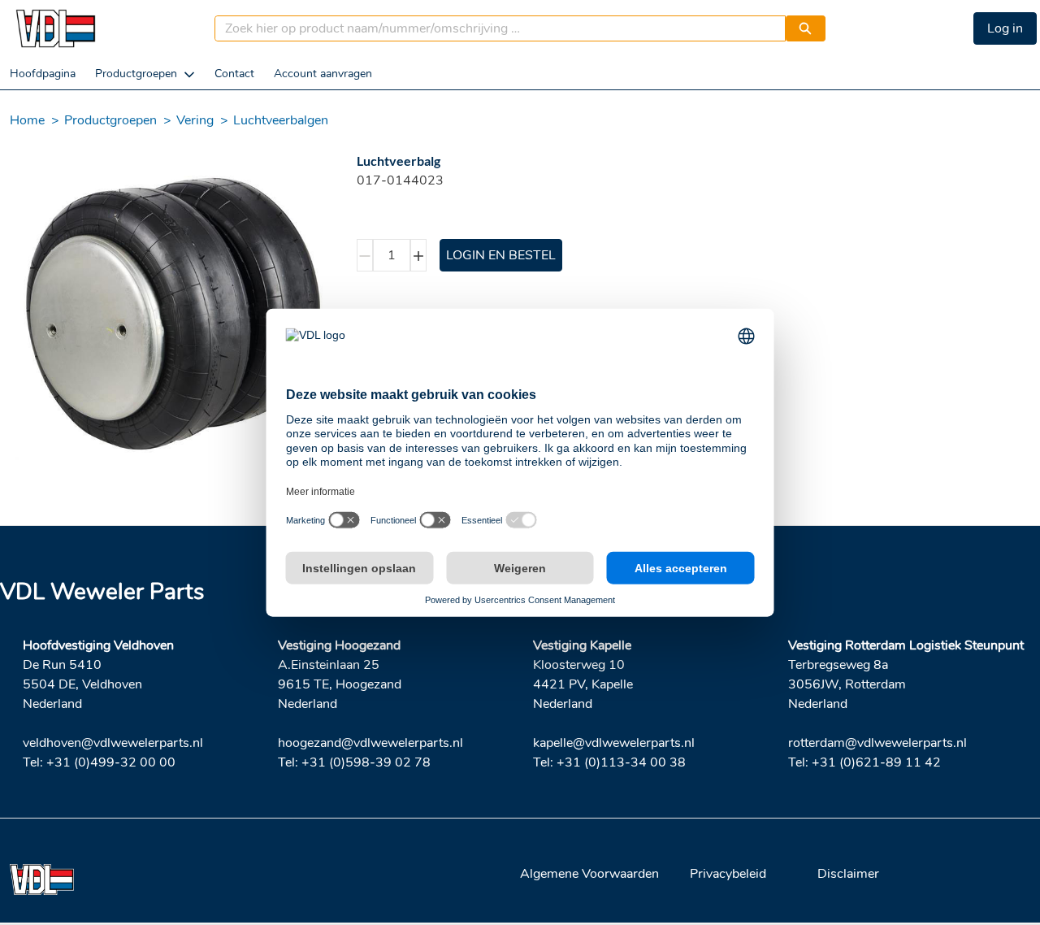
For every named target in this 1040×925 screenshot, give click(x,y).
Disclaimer (848, 874)
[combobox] (493, 28)
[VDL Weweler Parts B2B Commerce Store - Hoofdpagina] (55, 28)
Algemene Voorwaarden (589, 874)
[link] (43, 73)
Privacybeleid (728, 874)
